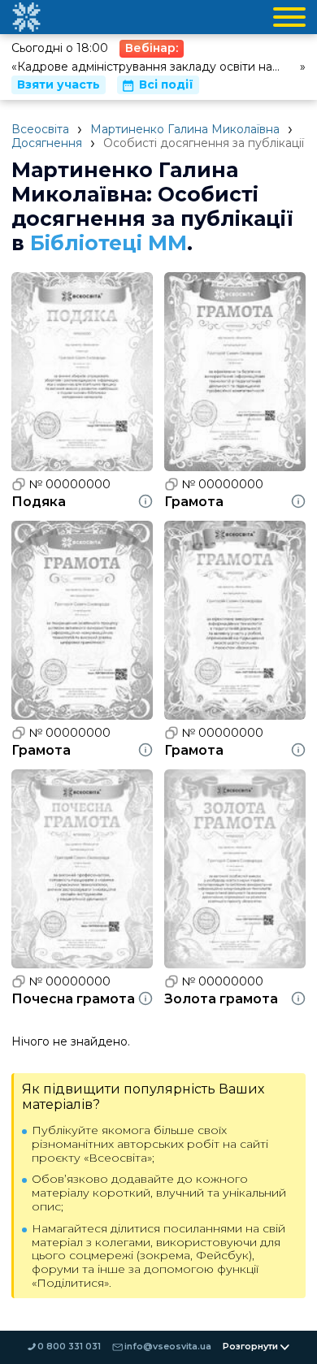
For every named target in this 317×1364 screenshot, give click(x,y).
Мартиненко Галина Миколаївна (185, 129)
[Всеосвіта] (26, 17)
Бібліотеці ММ (108, 243)
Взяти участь (58, 84)
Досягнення (46, 143)
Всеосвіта (40, 129)
